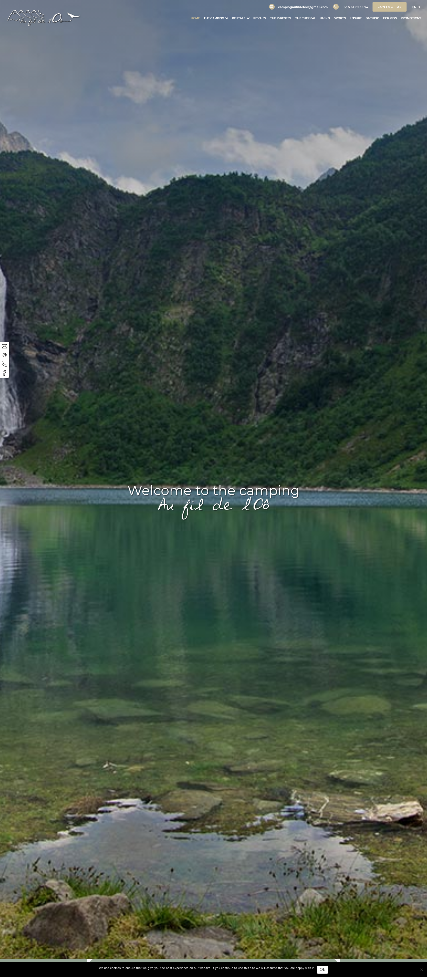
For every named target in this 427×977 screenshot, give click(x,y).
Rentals (239, 18)
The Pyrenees (280, 18)
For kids (390, 18)
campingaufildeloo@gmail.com (303, 7)
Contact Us (389, 6)
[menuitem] (416, 7)
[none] (416, 7)
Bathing (372, 18)
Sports (340, 18)
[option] (213, 479)
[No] (421, 969)
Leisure (356, 18)
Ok (322, 969)
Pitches (259, 18)
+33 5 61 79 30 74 (355, 7)
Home (195, 18)
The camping (213, 18)
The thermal (305, 18)
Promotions (411, 18)
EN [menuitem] (414, 7)
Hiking (325, 18)
